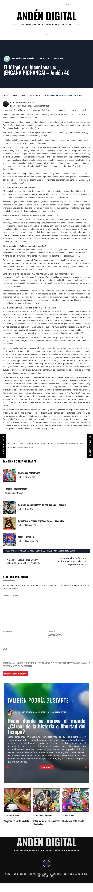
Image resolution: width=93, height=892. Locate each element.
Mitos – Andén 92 (26, 537)
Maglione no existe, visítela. (16, 821)
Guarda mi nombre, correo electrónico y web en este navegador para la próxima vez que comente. (46, 664)
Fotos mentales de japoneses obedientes (46, 822)
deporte (40, 551)
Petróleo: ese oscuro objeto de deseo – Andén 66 (41, 521)
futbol (49, 551)
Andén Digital (46, 15)
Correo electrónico (54, 634)
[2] (83, 333)
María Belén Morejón (25, 58)
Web (5, 649)
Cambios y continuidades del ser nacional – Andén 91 (42, 505)
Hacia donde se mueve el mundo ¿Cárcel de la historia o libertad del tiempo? (47, 725)
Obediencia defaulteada (29, 473)
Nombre (8, 631)
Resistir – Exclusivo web (16, 489)
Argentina (58, 58)
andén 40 (15, 551)
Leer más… (46, 767)
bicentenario (27, 551)
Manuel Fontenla (26, 712)
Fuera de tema (61, 712)
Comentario (10, 595)
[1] (53, 211)
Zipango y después (44, 815)
